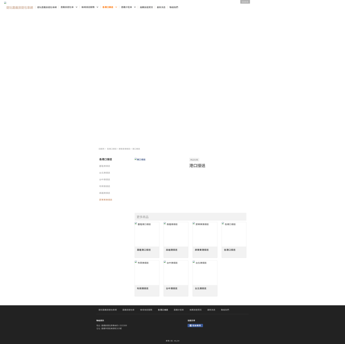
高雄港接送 (104, 192)
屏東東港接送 (124, 148)
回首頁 (101, 148)
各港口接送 (111, 148)
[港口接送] (160, 183)
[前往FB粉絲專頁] (195, 325)
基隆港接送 (104, 165)
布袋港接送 (104, 186)
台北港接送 (104, 172)
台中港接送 (104, 179)
